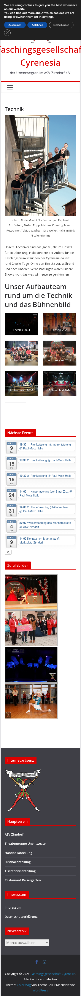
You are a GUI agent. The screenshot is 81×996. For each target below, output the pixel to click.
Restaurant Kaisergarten (23, 880)
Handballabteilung (18, 853)
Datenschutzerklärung (21, 916)
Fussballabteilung (18, 862)
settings (47, 17)
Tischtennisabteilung (20, 871)
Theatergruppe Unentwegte (25, 843)
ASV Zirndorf (14, 834)
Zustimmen (14, 25)
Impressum (13, 907)
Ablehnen (37, 25)
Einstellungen (61, 25)
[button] (8, 552)
